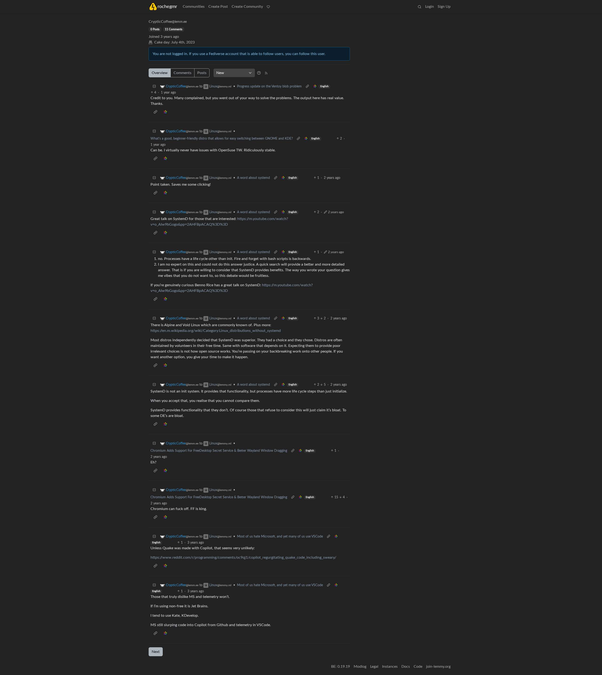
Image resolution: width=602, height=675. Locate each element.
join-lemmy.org (438, 666)
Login (429, 6)
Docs (405, 666)
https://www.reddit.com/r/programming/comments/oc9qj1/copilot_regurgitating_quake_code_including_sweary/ (243, 557)
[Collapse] (154, 86)
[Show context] (307, 86)
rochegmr (167, 6)
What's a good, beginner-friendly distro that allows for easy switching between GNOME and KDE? (221, 138)
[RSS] (266, 73)
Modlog (360, 666)
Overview (160, 73)
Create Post (218, 6)
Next (156, 652)
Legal (374, 666)
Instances (390, 666)
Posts (201, 73)
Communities (194, 6)
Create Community (247, 6)
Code (418, 666)
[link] (315, 86)
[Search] (419, 6)
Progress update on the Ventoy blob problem (269, 86)
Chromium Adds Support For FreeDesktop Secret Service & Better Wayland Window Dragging (218, 450)
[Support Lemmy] (268, 6)
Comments (182, 73)
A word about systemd (253, 178)
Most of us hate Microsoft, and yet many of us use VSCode (280, 536)
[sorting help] (259, 73)
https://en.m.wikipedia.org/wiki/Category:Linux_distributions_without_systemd (215, 331)
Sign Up (444, 6)
